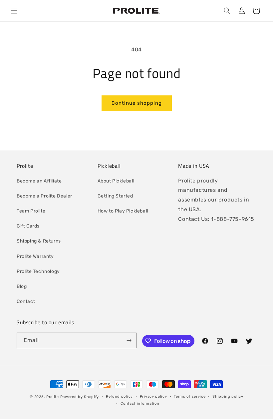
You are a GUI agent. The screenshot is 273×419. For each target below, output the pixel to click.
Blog (22, 286)
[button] (14, 10)
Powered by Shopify (79, 397)
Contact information (140, 403)
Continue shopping (137, 103)
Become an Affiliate (39, 181)
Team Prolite (31, 211)
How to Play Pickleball (123, 211)
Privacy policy (153, 396)
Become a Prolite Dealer (44, 196)
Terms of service (189, 396)
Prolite (52, 397)
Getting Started (115, 196)
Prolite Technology (38, 271)
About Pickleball (116, 181)
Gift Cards (28, 226)
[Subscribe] (129, 340)
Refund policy (119, 396)
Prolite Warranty (35, 256)
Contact (26, 301)
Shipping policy (227, 396)
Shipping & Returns (39, 241)
